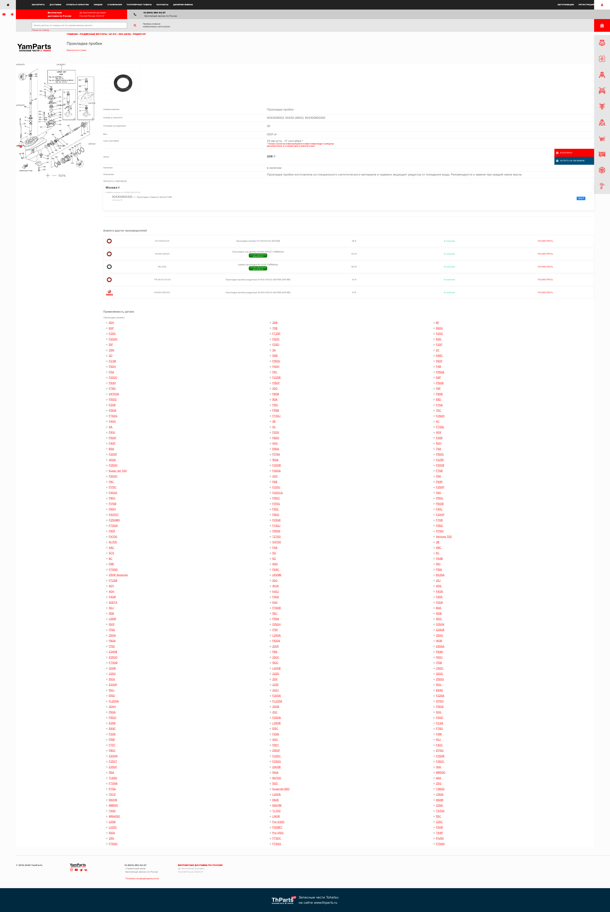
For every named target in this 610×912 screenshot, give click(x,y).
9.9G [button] (438, 339)
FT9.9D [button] (113, 569)
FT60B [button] (276, 608)
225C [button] (439, 822)
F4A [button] (275, 547)
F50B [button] (439, 827)
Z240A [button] (440, 630)
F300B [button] (440, 465)
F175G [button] (276, 503)
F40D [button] (439, 717)
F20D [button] (439, 333)
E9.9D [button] (439, 690)
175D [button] (112, 646)
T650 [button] (112, 811)
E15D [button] (112, 695)
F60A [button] (112, 712)
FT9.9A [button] (113, 783)
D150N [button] (440, 624)
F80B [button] (275, 394)
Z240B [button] (113, 651)
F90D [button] (275, 514)
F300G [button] (113, 492)
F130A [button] (112, 410)
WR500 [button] (440, 772)
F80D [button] (275, 438)
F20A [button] (112, 734)
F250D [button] (113, 465)
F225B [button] (276, 377)
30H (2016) (125, 34)
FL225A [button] (277, 701)
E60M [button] (439, 800)
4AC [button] (111, 547)
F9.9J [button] (112, 432)
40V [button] (275, 443)
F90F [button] (112, 531)
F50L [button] (275, 509)
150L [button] (439, 684)
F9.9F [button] (439, 482)
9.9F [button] (438, 377)
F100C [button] (113, 717)
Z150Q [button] (440, 679)
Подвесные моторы (93, 34)
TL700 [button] (276, 811)
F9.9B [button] (439, 558)
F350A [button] (440, 372)
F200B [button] (276, 465)
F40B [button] (112, 597)
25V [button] (275, 679)
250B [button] (275, 706)
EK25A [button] (440, 575)
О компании (114, 4)
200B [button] (112, 668)
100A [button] (112, 833)
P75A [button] (112, 789)
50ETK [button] (113, 602)
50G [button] (438, 712)
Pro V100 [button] (278, 833)
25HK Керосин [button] (118, 575)
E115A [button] (275, 449)
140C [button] (439, 619)
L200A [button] (276, 794)
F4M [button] (438, 734)
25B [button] (274, 322)
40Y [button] (111, 586)
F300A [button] (276, 471)
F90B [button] (439, 394)
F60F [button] (439, 361)
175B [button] (439, 662)
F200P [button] (440, 514)
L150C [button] (440, 668)
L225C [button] (113, 827)
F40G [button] (112, 421)
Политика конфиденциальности (142, 878)
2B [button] (437, 542)
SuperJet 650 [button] (280, 789)
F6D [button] (438, 492)
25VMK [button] (276, 575)
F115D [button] (439, 525)
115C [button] (275, 613)
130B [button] (439, 613)
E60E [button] (275, 800)
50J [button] (111, 608)
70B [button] (274, 328)
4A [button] (110, 427)
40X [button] (438, 432)
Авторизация (566, 4)
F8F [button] (438, 388)
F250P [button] (440, 487)
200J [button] (275, 690)
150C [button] (275, 662)
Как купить (38, 4)
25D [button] (111, 838)
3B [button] (273, 421)
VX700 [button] (276, 542)
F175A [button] (276, 454)
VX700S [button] (114, 394)
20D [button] (275, 476)
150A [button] (275, 460)
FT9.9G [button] (440, 844)
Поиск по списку (40, 30)
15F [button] (111, 344)
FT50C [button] (276, 838)
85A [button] (111, 449)
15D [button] (438, 564)
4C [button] (438, 421)
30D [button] (275, 388)
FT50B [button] (113, 662)
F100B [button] (440, 503)
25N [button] (111, 350)
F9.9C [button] (275, 569)
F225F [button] (440, 460)
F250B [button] (440, 756)
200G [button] (439, 673)
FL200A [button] (114, 701)
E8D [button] (438, 399)
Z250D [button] (113, 657)
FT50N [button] (113, 525)
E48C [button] (439, 355)
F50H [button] (112, 366)
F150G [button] (440, 454)
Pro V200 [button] (278, 822)
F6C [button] (274, 372)
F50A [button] (439, 602)
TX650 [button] (440, 789)
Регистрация (586, 4)
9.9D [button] (275, 564)
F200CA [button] (277, 492)
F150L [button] (439, 498)
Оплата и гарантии (77, 4)
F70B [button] (439, 520)
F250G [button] (276, 761)
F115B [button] (275, 410)
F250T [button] (113, 761)
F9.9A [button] (439, 651)
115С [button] (438, 816)
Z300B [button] (276, 767)
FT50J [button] (276, 416)
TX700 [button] (440, 811)
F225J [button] (276, 487)
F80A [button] (112, 641)
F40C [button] (439, 745)
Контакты (162, 4)
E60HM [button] (276, 805)
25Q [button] (438, 783)
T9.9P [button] (439, 833)
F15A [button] (439, 569)
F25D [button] (275, 344)
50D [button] (275, 783)
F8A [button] (274, 651)
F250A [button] (276, 717)
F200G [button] (113, 339)
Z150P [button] (276, 750)
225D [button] (275, 673)
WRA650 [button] (114, 816)
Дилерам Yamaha (183, 4)
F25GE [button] (276, 520)
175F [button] (275, 630)
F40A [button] (439, 591)
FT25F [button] (276, 333)
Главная (72, 34)
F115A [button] (275, 619)
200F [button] (275, 646)
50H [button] (438, 443)
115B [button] (111, 613)
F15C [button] (275, 405)
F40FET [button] (114, 514)
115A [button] (111, 772)
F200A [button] (276, 695)
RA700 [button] (276, 778)
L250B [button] (276, 723)
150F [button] (112, 624)
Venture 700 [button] (444, 536)
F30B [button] (439, 438)
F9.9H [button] (112, 383)
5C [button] (274, 427)
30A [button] (438, 767)
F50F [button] (439, 597)
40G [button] (275, 739)
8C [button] (110, 558)
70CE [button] (112, 794)
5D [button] (274, 553)
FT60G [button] (113, 416)
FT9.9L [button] (440, 427)
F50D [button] (275, 339)
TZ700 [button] (276, 536)
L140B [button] (276, 816)
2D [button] (110, 355)
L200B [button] (276, 668)
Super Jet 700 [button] (118, 471)
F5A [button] (111, 372)
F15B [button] (112, 739)
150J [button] (111, 690)
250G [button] (439, 635)
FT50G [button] (276, 844)
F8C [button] (111, 482)
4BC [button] (438, 547)
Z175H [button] (440, 701)
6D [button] (274, 558)
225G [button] (112, 673)
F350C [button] (440, 761)
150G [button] (112, 679)
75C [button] (438, 410)
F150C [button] (276, 498)
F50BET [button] (277, 827)
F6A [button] (438, 476)
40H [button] (111, 591)
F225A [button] (440, 695)
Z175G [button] (440, 750)
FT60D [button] (113, 844)
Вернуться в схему (76, 50)
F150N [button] (276, 531)
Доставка (55, 4)
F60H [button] (112, 509)
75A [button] (438, 449)
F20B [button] (112, 405)
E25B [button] (112, 723)
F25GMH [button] (114, 520)
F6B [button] (274, 482)
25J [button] (438, 580)
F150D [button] (276, 361)
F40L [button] (439, 509)
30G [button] (274, 580)
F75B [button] (439, 471)
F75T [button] (112, 745)
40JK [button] (275, 586)
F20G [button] (275, 432)
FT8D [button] (439, 728)
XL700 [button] (113, 542)
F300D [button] (113, 476)
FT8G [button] (112, 388)
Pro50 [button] (440, 838)
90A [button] (275, 399)
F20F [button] (439, 344)
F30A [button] (275, 597)
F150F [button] (276, 383)
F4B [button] (438, 366)
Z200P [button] (113, 684)
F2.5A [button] (439, 723)
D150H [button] (276, 624)
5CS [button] (111, 553)
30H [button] (111, 322)
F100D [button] (113, 399)
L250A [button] (276, 635)
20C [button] (275, 712)
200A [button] (112, 460)
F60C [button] (439, 657)
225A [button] (439, 805)
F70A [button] (439, 405)
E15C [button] (275, 728)
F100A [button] (276, 641)
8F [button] (437, 322)
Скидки (98, 4)
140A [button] (275, 772)
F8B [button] (111, 564)
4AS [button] (438, 778)
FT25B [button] (113, 580)
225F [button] (275, 684)
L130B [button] (112, 619)
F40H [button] (275, 366)
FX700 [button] (113, 536)
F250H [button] (440, 416)
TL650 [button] (113, 778)
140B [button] (439, 641)
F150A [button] (440, 706)
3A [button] (274, 350)
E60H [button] (439, 328)
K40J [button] (275, 591)
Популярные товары (139, 4)
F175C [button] (112, 487)
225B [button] (112, 822)
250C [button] (275, 657)
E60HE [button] (113, 800)
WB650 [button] (113, 805)
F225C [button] (276, 756)
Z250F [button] (113, 767)
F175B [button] (112, 503)
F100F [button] (112, 438)
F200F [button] (113, 454)
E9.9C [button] (112, 728)
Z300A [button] (440, 646)
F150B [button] (440, 383)
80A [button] (438, 608)
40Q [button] (438, 586)
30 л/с (112, 34)
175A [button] (112, 630)
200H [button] (112, 706)
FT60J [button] (276, 525)
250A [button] (112, 635)
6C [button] (437, 553)
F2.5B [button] (112, 361)
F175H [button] (440, 531)
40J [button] (438, 739)
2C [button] (437, 350)
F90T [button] (275, 745)
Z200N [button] (113, 756)
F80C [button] (112, 750)
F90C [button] (112, 498)
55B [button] (275, 355)
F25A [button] (275, 734)
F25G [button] (112, 333)
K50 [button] (275, 602)
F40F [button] (112, 443)
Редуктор (139, 34)
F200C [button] (113, 377)
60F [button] (111, 328)
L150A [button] (440, 794)
